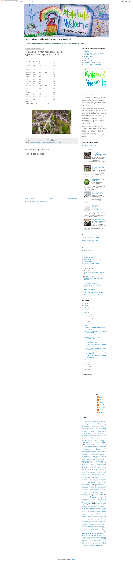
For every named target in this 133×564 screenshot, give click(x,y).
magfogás (95, 492)
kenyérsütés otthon (87, 475)
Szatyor (91, 519)
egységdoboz (39, 142)
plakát (98, 511)
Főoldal (51, 198)
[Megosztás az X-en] (50, 140)
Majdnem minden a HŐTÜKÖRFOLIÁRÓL (97, 193)
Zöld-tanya (90, 543)
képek (101, 475)
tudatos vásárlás (102, 527)
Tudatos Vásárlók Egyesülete (91, 263)
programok (88, 513)
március (87, 362)
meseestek (102, 496)
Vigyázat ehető (86, 531)
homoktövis (94, 467)
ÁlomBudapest (85, 426)
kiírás (94, 479)
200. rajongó (85, 419)
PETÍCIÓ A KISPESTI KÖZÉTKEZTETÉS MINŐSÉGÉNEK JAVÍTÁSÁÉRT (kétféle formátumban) (97, 208)
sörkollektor (86, 518)
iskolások (102, 471)
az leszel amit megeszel (97, 429)
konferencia (85, 487)
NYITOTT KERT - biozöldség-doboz (93, 64)
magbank (96, 490)
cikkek (94, 435)
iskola (89, 471)
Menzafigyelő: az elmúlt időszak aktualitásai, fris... (93, 338)
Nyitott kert (45, 142)
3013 (105, 419)
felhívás (99, 453)
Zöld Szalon (99, 542)
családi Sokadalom (102, 437)
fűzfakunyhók (92, 457)
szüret (85, 522)
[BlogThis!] (48, 140)
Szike (90, 521)
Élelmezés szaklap (88, 446)
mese (96, 496)
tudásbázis (94, 527)
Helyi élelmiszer (88, 60)
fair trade (86, 453)
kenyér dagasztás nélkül (97, 474)
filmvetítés (92, 454)
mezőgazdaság (85, 497)
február (87, 364)
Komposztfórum (100, 486)
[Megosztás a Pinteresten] (54, 140)
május (87, 325)
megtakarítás (85, 494)
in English (102, 469)
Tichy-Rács (102, 407)
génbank (95, 459)
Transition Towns (86, 527)
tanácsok (96, 522)
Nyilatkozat (94, 501)
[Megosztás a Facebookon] (52, 140)
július (86, 321)
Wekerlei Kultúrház (99, 535)
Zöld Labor (90, 542)
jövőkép (92, 472)
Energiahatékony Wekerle (91, 283)
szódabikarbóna (102, 521)
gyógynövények (101, 462)
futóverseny (84, 457)
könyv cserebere (101, 487)
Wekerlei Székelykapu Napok (99, 537)
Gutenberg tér (85, 462)
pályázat (102, 506)
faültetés (91, 453)
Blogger (74, 559)
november (88, 316)
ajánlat (103, 424)
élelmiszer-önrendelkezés (100, 446)
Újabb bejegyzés (29, 198)
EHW (105, 444)
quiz (95, 513)
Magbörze (102, 490)
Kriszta (101, 402)
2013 (85, 312)
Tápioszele (84, 524)
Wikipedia (96, 538)
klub (83, 486)
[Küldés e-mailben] (47, 140)
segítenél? (91, 516)
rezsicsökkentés (91, 514)
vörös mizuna (51, 134)
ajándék (97, 424)
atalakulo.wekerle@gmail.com (90, 240)
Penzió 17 (93, 509)
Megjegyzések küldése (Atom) (40, 201)
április (87, 360)
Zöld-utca (96, 543)
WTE (89, 540)
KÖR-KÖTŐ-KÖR (88, 276)
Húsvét (90, 469)
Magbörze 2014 (86, 492)
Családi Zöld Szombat (90, 438)
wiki (91, 538)
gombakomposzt (99, 461)
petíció (83, 511)
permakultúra (102, 509)
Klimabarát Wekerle (99, 484)
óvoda (90, 504)
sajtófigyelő (84, 516)
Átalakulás (102, 426)
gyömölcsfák (85, 464)
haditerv (92, 466)
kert (103, 477)
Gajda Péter (85, 459)
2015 (85, 307)
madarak (90, 490)
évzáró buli (104, 451)
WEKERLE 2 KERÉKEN (90, 145)
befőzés (84, 431)
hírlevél (88, 467)
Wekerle (101, 531)
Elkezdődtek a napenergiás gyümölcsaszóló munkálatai (99, 220)
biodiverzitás (101, 431)
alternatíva (94, 426)
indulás (83, 471)
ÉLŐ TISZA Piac (88, 56)
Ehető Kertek (89, 444)
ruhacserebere (101, 514)
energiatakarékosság (87, 451)
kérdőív (96, 477)
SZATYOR (86, 58)
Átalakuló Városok (93, 428)
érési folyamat (96, 451)
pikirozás (93, 511)
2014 (85, 310)
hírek (83, 467)
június (87, 323)
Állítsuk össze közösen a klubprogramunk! (94, 272)
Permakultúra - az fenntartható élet (93, 259)
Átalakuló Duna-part (89, 271)
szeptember (88, 319)
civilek (99, 435)
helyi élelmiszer (100, 466)
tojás (103, 526)
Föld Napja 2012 (98, 456)
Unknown (101, 410)
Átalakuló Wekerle (88, 250)
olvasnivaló (97, 503)
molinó (88, 499)
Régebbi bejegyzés (72, 198)
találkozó (90, 522)
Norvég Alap (87, 501)
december (88, 314)
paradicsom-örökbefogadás (88, 508)
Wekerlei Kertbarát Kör (89, 533)
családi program (91, 437)
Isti (100, 399)
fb (95, 453)
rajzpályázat (101, 513)
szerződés (84, 521)
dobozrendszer (86, 440)
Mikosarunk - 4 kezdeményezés (92, 62)
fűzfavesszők (101, 457)
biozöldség (32, 142)
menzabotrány (86, 496)
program (104, 511)
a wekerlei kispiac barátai (98, 421)
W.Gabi (101, 412)
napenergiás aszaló (101, 499)
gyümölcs (92, 464)
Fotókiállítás (101, 454)
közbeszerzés (85, 489)
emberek (102, 448)
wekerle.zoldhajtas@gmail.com (90, 237)
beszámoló (92, 431)
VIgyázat (103, 529)
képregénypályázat (86, 477)
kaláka (98, 472)
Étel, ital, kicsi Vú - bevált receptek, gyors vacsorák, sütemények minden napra (94, 294)
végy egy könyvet (93, 529)
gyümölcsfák (85, 466)
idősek (95, 469)
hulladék (84, 469)
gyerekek (94, 462)
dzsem (95, 440)
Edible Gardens (86, 442)
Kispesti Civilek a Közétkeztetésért (94, 481)
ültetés (85, 529)
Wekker (86, 538)
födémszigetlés (85, 456)
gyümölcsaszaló (101, 464)
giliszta (102, 459)
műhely (93, 499)
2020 (85, 303)
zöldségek (91, 545)
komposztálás (90, 486)
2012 (85, 369)
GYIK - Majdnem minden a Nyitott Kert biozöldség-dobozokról (98, 167)
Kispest (93, 481)
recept (83, 514)
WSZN (83, 540)
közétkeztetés (95, 489)
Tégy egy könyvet (99, 524)
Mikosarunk (95, 497)
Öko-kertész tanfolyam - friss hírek (94, 335)
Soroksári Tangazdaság (101, 516)
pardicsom (86, 509)
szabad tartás (96, 518)
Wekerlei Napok (86, 537)
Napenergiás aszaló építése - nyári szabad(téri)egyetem (99, 153)
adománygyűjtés (97, 423)
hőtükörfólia (102, 467)
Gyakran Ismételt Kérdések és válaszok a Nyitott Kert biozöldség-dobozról (94, 53)
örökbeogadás (93, 506)
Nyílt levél (102, 501)
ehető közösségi (98, 444)
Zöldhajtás (103, 543)
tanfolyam (102, 522)
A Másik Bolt (87, 421)
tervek (98, 526)
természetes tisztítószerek (88, 526)
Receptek (86, 51)
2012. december (94, 419)
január (87, 367)
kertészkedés (85, 479)
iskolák (95, 471)
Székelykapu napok (100, 519)
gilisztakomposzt (86, 461)
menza (101, 494)
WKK (102, 539)
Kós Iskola (92, 487)
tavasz (91, 524)
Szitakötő (95, 521)
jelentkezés (84, 472)
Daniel (101, 397)
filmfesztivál (84, 454)
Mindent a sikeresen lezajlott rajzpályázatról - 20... (92, 341)
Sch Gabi (101, 404)
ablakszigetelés (85, 423)
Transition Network (88, 261)
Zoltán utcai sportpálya (97, 540)
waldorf (94, 531)
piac (88, 511)
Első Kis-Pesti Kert (88, 257)
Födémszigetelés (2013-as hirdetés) (92, 285)
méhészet (93, 494)
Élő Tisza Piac (90, 448)
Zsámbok (58, 142)
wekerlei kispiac (52, 142)
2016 (85, 305)
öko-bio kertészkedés (99, 504)
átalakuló (84, 428)
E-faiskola (102, 440)
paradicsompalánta (101, 508)
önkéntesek (84, 506)
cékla (90, 435)
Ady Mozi (91, 424)
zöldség (85, 545)
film (104, 453)
